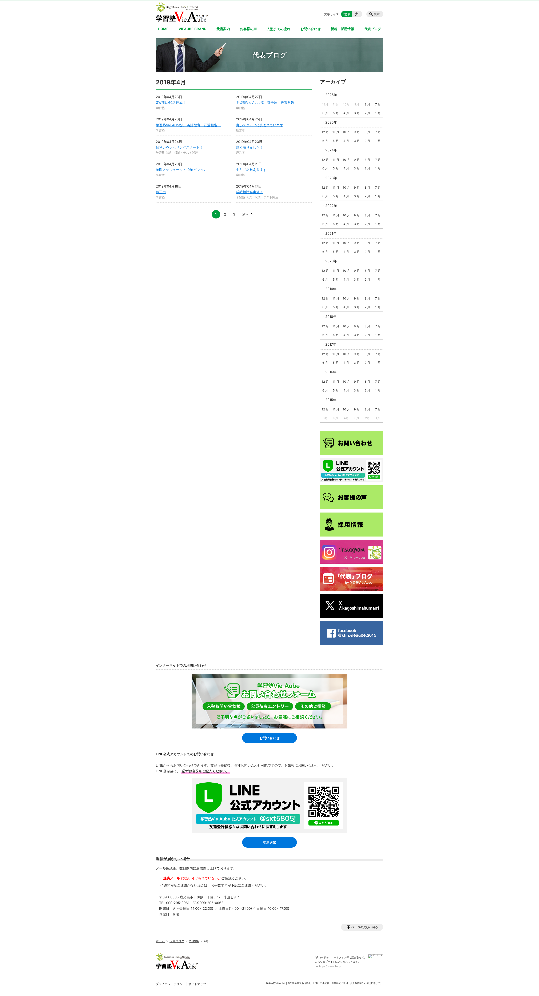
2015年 (330, 400)
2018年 (330, 316)
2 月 (367, 113)
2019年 (330, 289)
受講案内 (223, 29)
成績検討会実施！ (249, 192)
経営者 (240, 130)
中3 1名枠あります (251, 170)
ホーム (160, 941)
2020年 (331, 261)
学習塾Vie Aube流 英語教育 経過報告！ (188, 125)
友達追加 (269, 842)
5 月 (336, 113)
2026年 (331, 95)
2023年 (331, 178)
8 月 (367, 104)
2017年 (330, 344)
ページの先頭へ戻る (364, 927)
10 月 (346, 132)
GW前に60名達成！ (171, 102)
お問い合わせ (310, 29)
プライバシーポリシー (170, 984)
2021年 (330, 233)
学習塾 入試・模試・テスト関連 (177, 152)
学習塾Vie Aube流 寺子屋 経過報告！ (267, 102)
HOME (163, 29)
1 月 (377, 113)
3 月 (357, 113)
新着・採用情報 (342, 29)
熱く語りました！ (249, 147)
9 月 (357, 132)
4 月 (346, 113)
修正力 (161, 192)
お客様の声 (248, 29)
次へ (245, 214)
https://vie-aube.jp (330, 966)
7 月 (378, 104)
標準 (346, 14)
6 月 (325, 113)
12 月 (325, 132)
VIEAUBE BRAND (193, 29)
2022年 (331, 206)
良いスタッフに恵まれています (259, 125)
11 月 (335, 132)
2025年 (331, 122)
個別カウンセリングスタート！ (179, 147)
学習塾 (160, 108)
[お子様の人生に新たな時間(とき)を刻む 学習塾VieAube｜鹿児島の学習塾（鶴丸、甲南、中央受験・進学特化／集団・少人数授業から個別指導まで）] (182, 12)
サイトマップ (197, 984)
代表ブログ (372, 29)
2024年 (331, 150)
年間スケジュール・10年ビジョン (181, 170)
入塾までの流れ (278, 29)
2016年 (330, 372)
